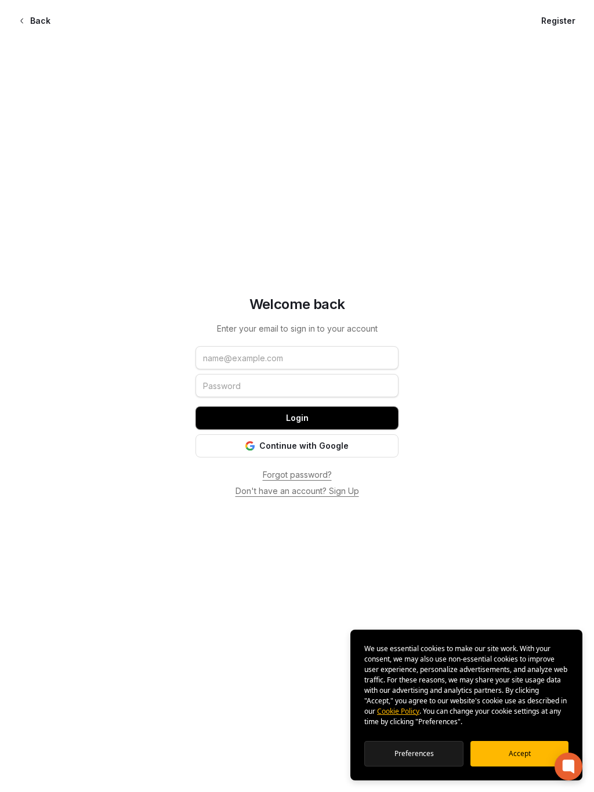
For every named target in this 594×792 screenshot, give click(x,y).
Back (40, 21)
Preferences (414, 753)
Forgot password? (297, 474)
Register (558, 21)
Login (297, 418)
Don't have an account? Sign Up (297, 491)
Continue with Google (304, 446)
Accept (520, 753)
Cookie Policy (398, 711)
